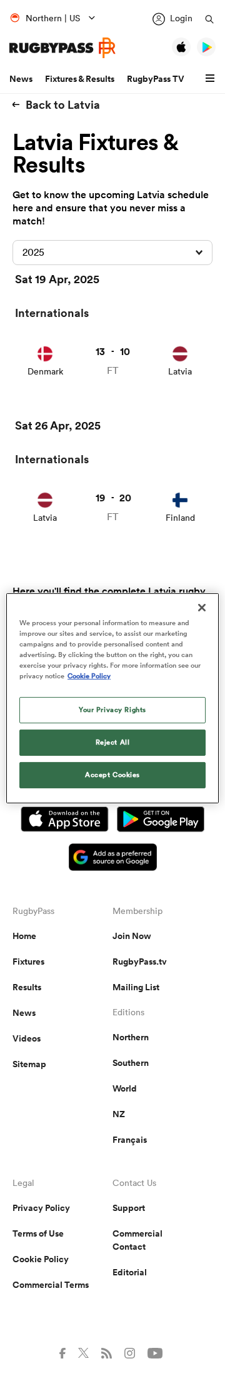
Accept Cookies (112, 775)
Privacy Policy (41, 1208)
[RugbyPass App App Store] (65, 820)
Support (128, 1208)
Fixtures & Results (79, 79)
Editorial (129, 1272)
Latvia (180, 371)
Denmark (45, 371)
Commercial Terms (50, 1284)
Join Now (131, 936)
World (124, 1088)
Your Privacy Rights (112, 710)
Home (24, 936)
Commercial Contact (137, 1240)
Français (129, 1139)
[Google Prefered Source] (113, 858)
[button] (212, 79)
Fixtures (28, 961)
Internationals (52, 312)
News (20, 79)
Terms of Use (38, 1233)
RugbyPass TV (155, 79)
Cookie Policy (40, 1259)
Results (26, 987)
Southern (130, 1063)
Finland (180, 517)
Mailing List (135, 987)
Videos (26, 1038)
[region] (112, 697)
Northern (130, 1037)
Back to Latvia (63, 104)
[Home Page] (62, 48)
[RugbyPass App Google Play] (160, 820)
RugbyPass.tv (139, 961)
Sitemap (29, 1064)
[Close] (202, 607)
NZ (118, 1114)
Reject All (113, 742)
